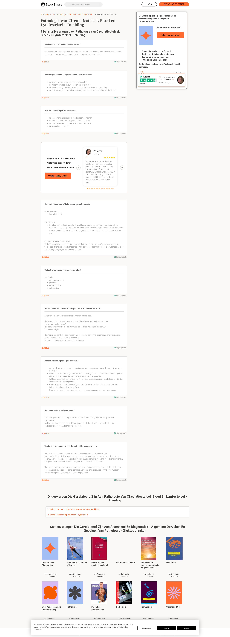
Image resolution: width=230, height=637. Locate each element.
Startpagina (46, 14)
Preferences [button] (38, 630)
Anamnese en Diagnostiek (80, 14)
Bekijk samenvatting (170, 35)
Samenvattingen (60, 14)
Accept (186, 628)
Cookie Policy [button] (86, 627)
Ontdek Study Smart (174, 4)
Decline (166, 628)
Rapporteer (45, 62)
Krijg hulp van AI (121, 61)
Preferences (146, 628)
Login (149, 4)
